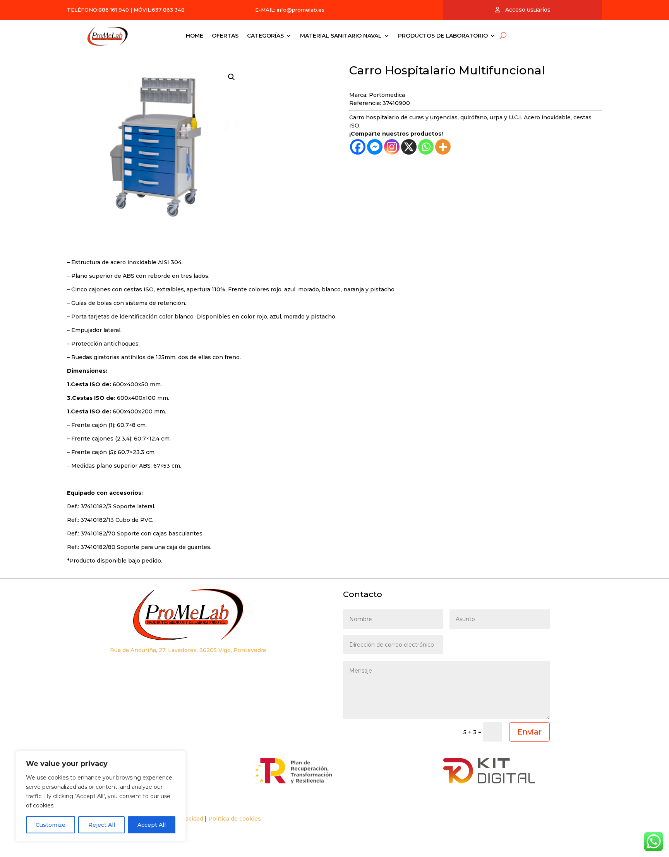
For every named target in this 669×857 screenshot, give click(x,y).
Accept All (151, 824)
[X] (409, 147)
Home (194, 35)
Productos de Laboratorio (443, 35)
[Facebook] (357, 147)
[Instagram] (392, 147)
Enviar (529, 732)
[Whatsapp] (426, 147)
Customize (50, 824)
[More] (443, 147)
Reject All (101, 824)
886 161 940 (113, 10)
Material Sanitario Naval (341, 35)
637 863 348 (168, 10)
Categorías (265, 35)
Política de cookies (234, 818)
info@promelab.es (300, 10)
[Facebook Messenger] (375, 147)
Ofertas (225, 35)
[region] (100, 796)
